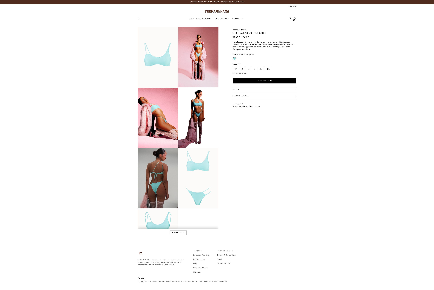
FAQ (243, 106)
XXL (268, 69)
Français (292, 6)
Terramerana (156, 281)
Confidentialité (223, 263)
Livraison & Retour (225, 251)
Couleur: (243, 54)
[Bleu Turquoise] (234, 58)
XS (236, 69)
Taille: (237, 64)
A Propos (197, 251)
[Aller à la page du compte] (290, 18)
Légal (219, 259)
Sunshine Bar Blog (201, 255)
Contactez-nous (254, 106)
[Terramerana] (217, 11)
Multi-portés (199, 259)
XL (261, 69)
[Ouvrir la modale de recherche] (139, 18)
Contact (197, 272)
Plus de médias (178, 233)
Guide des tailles (239, 73)
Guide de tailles (200, 267)
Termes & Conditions (226, 255)
